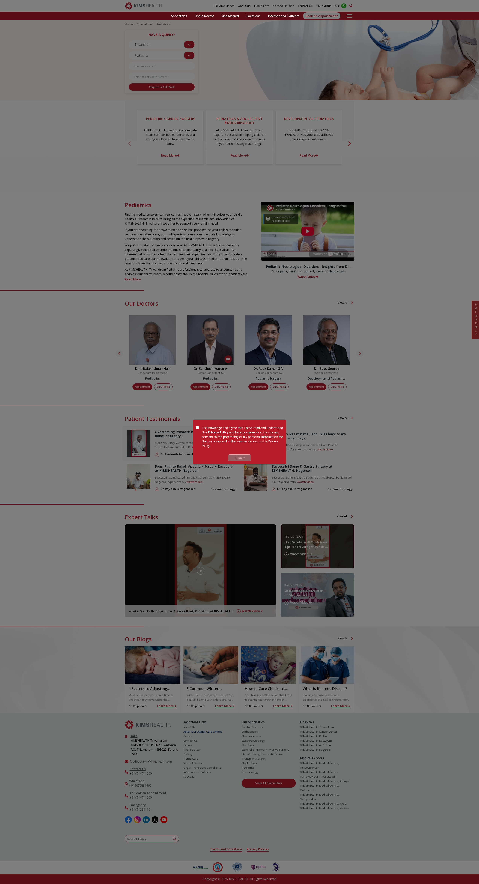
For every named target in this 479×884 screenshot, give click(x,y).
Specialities (179, 16)
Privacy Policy (218, 432)
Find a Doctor (204, 16)
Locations (253, 16)
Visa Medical (230, 16)
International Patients (283, 16)
